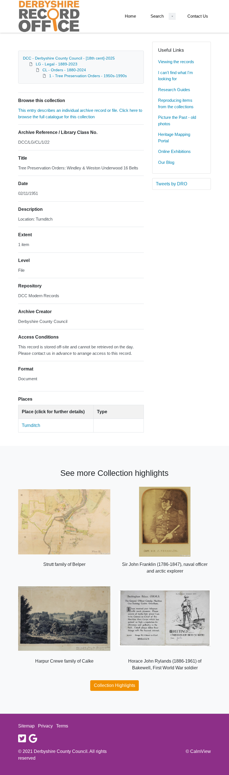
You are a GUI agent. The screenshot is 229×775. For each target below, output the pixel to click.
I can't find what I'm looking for (175, 75)
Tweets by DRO (171, 183)
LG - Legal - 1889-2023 (56, 64)
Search (157, 16)
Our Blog (166, 162)
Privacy (45, 726)
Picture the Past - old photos (177, 120)
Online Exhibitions (174, 151)
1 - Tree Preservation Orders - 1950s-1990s (88, 76)
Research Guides (174, 89)
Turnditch (31, 425)
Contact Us (197, 16)
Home (130, 16)
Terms (62, 726)
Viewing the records (176, 61)
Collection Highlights (114, 685)
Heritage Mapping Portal (174, 137)
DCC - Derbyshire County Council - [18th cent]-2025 (69, 58)
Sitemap (26, 726)
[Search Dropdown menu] (172, 16)
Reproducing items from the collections (176, 103)
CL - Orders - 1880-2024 (64, 70)
